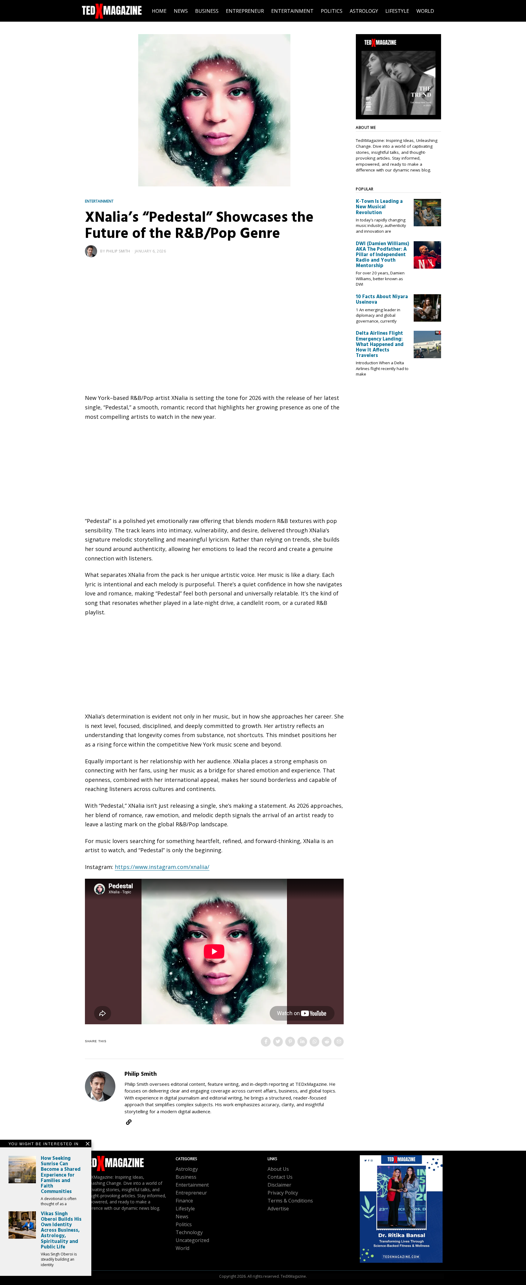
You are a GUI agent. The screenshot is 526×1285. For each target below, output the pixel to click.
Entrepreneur (191, 1192)
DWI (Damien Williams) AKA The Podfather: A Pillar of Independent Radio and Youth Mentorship (382, 255)
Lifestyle (185, 1208)
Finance (184, 1200)
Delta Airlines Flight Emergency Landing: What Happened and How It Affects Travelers (380, 345)
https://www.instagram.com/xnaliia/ (162, 866)
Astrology (187, 1169)
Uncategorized (192, 1240)
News (182, 1216)
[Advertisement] (214, 312)
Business (186, 1177)
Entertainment (99, 201)
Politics (184, 1224)
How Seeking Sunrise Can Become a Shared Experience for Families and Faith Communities (61, 1175)
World (182, 1248)
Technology (189, 1232)
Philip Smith (118, 251)
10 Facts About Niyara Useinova (382, 299)
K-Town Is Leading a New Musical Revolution (379, 207)
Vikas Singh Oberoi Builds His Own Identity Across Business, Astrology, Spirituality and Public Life (61, 1230)
